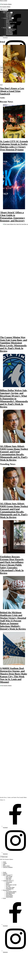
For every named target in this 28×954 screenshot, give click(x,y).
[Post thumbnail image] (14, 82)
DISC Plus (8, 16)
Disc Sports (8, 15)
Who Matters (9, 31)
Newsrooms (6, 27)
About (4, 862)
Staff (4, 864)
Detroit (7, 20)
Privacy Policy (6, 866)
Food (1, 84)
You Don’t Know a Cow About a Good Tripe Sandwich (12, 91)
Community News (7, 18)
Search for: (2, 72)
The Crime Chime (10, 24)
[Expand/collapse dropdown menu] (11, 12)
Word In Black (9, 33)
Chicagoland (9, 19)
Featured (5, 11)
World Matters (9, 34)
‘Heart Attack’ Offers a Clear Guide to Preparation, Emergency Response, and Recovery (12, 216)
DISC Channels (6, 12)
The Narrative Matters (11, 29)
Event (4, 35)
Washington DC (10, 26)
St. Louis (8, 23)
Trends (4, 9)
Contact (5, 863)
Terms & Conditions (8, 867)
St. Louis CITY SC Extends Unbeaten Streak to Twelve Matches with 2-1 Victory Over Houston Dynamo (14, 145)
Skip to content (3, 0)
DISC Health (9, 14)
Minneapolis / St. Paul (11, 22)
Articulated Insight (10, 30)
